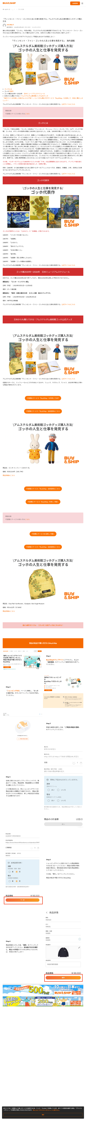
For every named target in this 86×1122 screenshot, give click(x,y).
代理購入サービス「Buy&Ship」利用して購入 (43, 502)
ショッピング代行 (13, 691)
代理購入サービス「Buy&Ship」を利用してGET (43, 398)
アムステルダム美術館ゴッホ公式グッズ (34, 96)
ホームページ (6, 9)
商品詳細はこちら (9, 475)
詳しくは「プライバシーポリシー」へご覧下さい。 (46, 1110)
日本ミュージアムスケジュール (34, 94)
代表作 (11, 91)
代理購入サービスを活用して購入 (43, 534)
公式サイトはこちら (68, 104)
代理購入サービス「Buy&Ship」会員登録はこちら (43, 411)
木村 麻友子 (10, 25)
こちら (27, 114)
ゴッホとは (8, 89)
